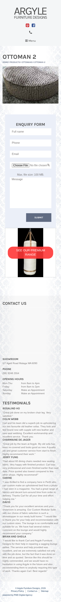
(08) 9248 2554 (11, 373)
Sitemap (44, 591)
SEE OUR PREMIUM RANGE (30, 252)
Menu (31, 41)
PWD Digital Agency (23, 595)
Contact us (32, 591)
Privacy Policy (17, 591)
